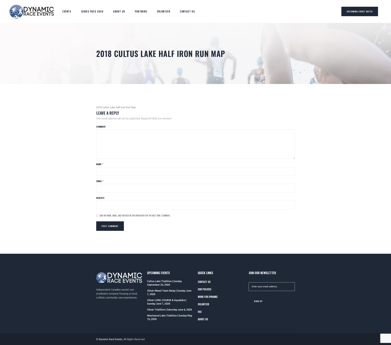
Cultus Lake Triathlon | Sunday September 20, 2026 (164, 283)
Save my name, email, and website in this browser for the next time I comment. (134, 215)
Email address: (256, 281)
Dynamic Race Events (110, 339)
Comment (101, 126)
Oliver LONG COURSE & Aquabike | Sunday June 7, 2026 (166, 302)
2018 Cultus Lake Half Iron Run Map (116, 107)
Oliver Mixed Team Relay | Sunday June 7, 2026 (169, 292)
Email (99, 181)
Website (100, 197)
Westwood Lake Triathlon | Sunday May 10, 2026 (169, 317)
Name (99, 164)
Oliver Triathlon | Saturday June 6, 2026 (169, 309)
